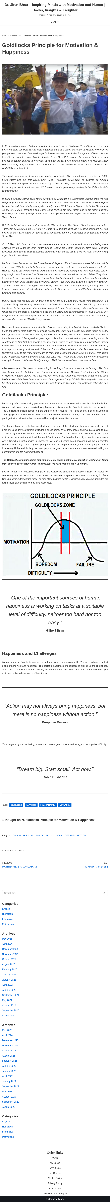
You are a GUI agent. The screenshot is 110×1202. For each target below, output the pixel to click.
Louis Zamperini (47, 805)
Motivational (8, 924)
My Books (55, 1163)
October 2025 (9, 959)
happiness (31, 805)
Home (5, 36)
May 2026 (7, 939)
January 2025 (9, 974)
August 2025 (8, 964)
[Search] (104, 893)
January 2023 (9, 980)
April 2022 (7, 985)
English (6, 909)
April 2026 (7, 944)
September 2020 (10, 1010)
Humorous (7, 914)
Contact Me (55, 1188)
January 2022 (9, 990)
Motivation (65, 805)
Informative (7, 919)
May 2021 (7, 1000)
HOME (55, 1158)
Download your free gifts (55, 1193)
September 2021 (10, 995)
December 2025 (10, 949)
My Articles (15, 36)
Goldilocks (16, 805)
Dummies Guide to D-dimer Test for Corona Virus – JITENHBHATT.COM (49, 835)
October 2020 (9, 1005)
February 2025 (9, 969)
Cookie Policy (55, 1178)
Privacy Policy (55, 1183)
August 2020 (8, 1015)
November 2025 (10, 954)
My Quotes (55, 1173)
